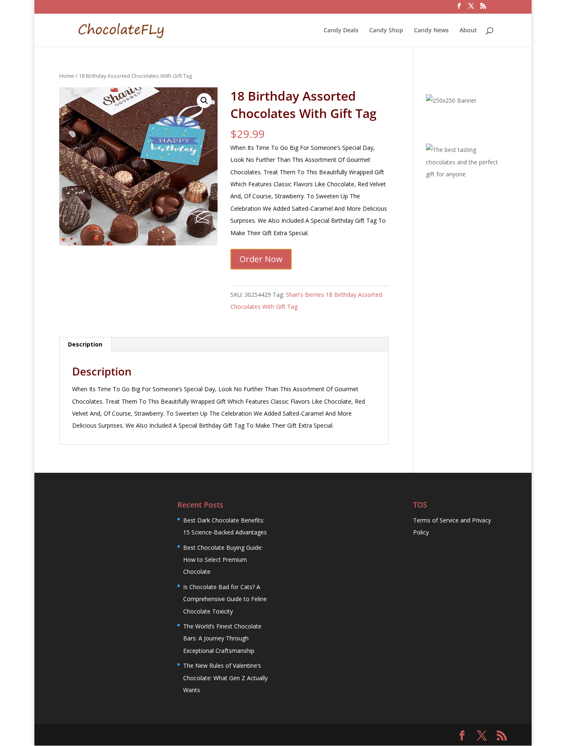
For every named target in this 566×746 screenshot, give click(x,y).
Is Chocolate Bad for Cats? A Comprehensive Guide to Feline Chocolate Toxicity (225, 599)
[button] (204, 100)
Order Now (261, 259)
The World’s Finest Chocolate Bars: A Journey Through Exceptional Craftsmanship (222, 638)
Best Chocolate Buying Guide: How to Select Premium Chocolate (223, 560)
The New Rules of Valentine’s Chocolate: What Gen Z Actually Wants (225, 678)
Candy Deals (341, 30)
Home (66, 75)
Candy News (431, 30)
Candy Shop (386, 30)
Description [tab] (85, 344)
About (468, 30)
